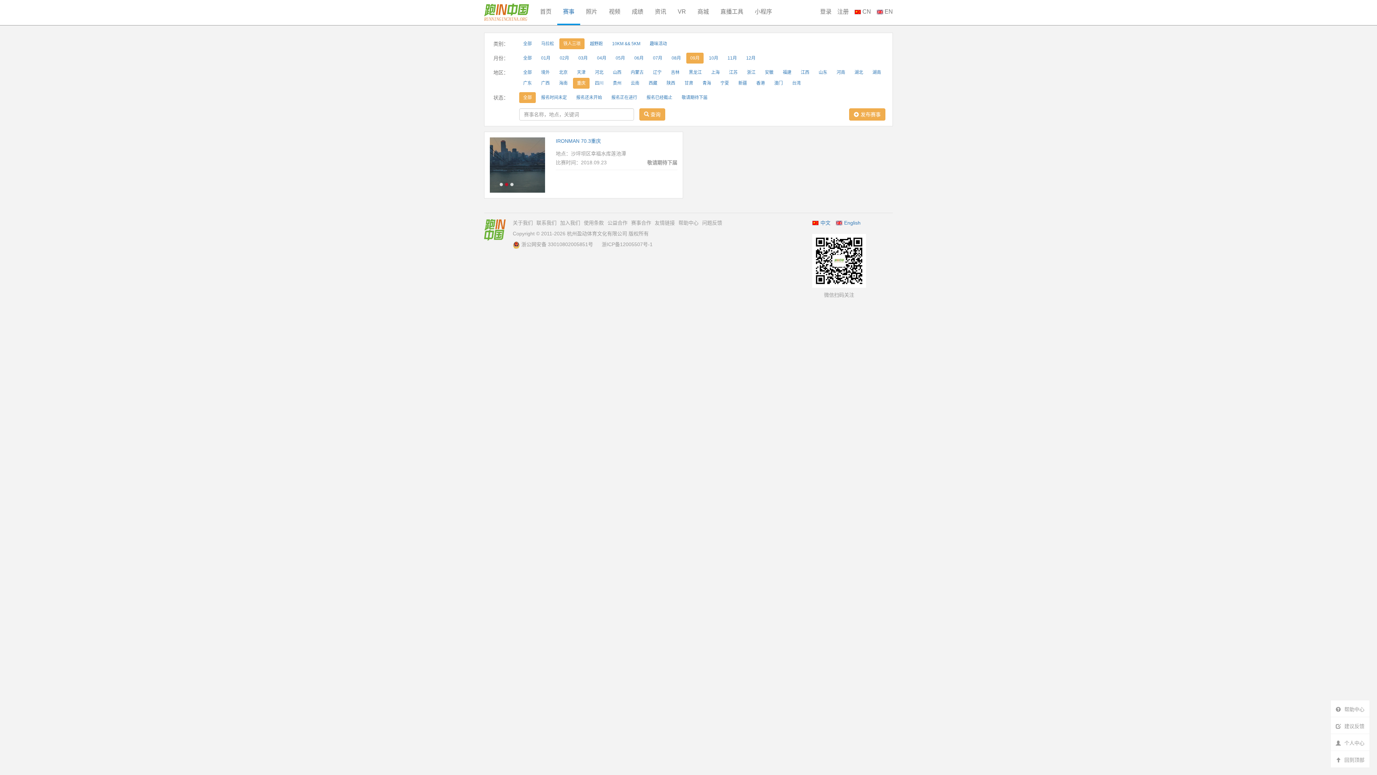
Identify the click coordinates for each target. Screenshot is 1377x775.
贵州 (617, 83)
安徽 (769, 72)
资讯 (660, 12)
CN (866, 12)
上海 (715, 72)
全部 (527, 43)
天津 (581, 72)
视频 (614, 12)
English (852, 223)
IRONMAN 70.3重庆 (578, 141)
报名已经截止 (659, 97)
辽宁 (657, 72)
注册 (843, 12)
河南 (841, 72)
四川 (599, 83)
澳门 (778, 83)
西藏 (653, 83)
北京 (563, 72)
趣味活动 (658, 43)
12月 (751, 58)
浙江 (751, 72)
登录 (826, 12)
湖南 (876, 72)
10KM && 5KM (626, 43)
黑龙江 (695, 72)
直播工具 (731, 12)
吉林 (675, 72)
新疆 (742, 83)
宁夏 (724, 83)
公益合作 (617, 223)
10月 (713, 58)
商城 (703, 12)
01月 (545, 58)
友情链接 (665, 223)
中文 (825, 223)
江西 (805, 72)
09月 (695, 58)
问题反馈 (712, 223)
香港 (760, 83)
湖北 (859, 72)
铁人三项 (572, 43)
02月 (564, 58)
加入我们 (570, 223)
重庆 (581, 83)
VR (682, 12)
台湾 (796, 83)
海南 (563, 83)
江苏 (733, 72)
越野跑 (596, 43)
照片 (591, 12)
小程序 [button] (763, 12)
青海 (706, 83)
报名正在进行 (624, 97)
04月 (601, 58)
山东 (823, 72)
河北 (599, 72)
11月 (732, 58)
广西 (545, 83)
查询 (655, 114)
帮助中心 (688, 223)
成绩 (637, 12)
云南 (635, 83)
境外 (545, 72)
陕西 (671, 83)
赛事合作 (641, 223)
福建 (787, 72)
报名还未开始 (589, 97)
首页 (546, 12)
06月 (639, 58)
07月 (657, 58)
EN (888, 12)
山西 (617, 72)
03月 (583, 58)
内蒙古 (637, 72)
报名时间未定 (554, 97)
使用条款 (594, 223)
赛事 (568, 12)
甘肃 (689, 83)
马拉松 (547, 43)
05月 (620, 58)
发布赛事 (871, 114)
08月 (676, 58)
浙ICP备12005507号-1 (627, 244)
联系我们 (546, 223)
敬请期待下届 (695, 97)
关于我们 (523, 223)
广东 (527, 83)
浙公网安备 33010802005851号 (557, 244)
